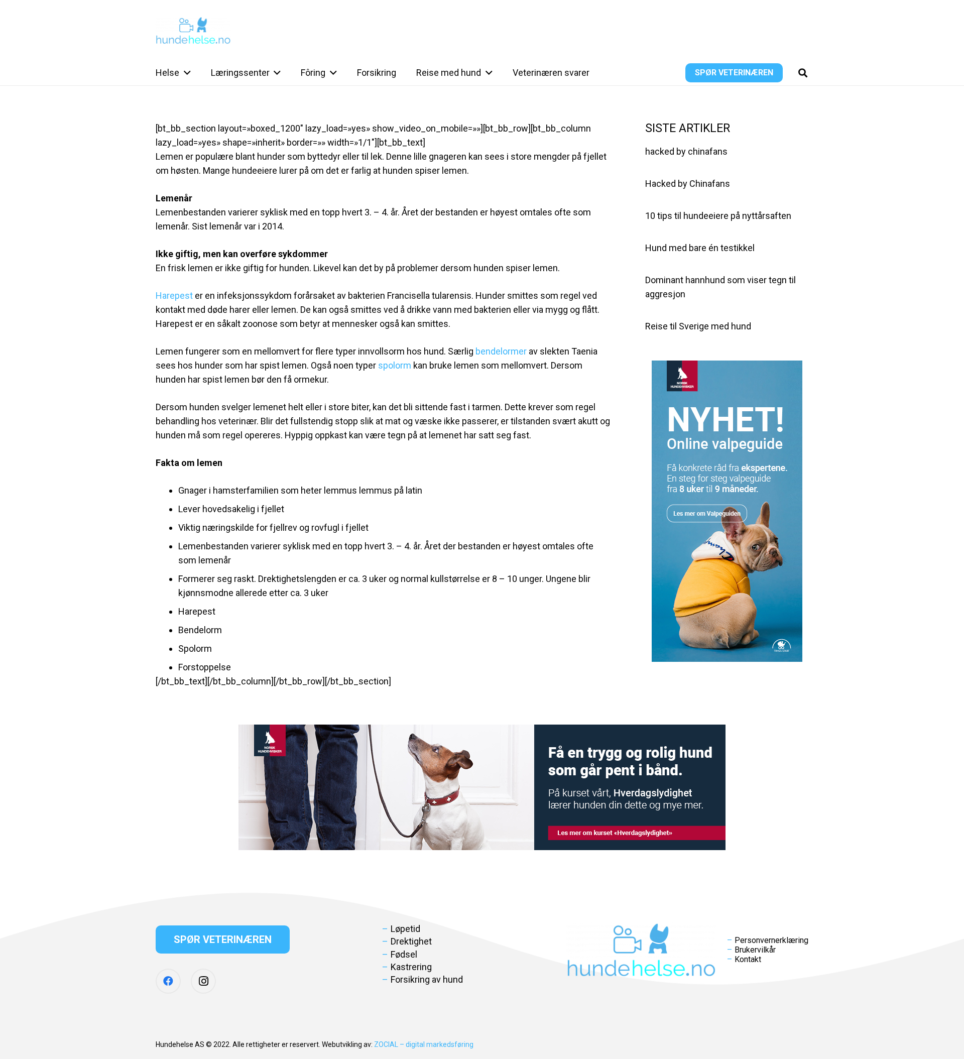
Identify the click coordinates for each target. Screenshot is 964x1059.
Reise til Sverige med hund (698, 326)
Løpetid (405, 928)
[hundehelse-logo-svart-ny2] (193, 30)
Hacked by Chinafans (687, 183)
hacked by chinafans (686, 151)
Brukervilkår (755, 950)
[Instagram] (203, 981)
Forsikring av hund (427, 979)
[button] (185, 72)
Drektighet (411, 941)
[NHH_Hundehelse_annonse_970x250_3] (482, 787)
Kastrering (411, 967)
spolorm (394, 365)
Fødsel (404, 954)
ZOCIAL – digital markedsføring (423, 1044)
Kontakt (748, 959)
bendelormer (501, 351)
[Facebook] (168, 981)
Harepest (175, 295)
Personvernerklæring (771, 940)
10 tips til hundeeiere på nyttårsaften (718, 215)
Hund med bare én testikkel (700, 248)
